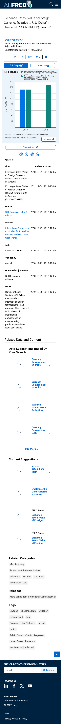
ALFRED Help (10, 705)
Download (42, 65)
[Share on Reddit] (32, 154)
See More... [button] (31, 449)
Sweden (27, 576)
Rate (28, 617)
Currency (43, 611)
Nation (13, 629)
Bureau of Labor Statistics (22, 623)
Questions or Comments (16, 700)
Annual (41, 623)
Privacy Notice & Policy (15, 718)
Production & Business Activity (25, 570)
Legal (6, 713)
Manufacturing (17, 564)
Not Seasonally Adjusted (22, 647)
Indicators (15, 576)
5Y (22, 57)
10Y (30, 57)
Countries (39, 576)
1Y (15, 57)
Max (38, 57)
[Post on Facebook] (26, 154)
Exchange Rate (28, 611)
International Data (18, 582)
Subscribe (49, 670)
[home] (18, 4)
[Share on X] (21, 154)
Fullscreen (47, 139)
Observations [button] (12, 40)
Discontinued (16, 617)
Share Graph (29, 147)
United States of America (22, 641)
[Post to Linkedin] (37, 154)
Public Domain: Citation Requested (27, 635)
